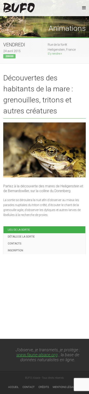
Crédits (43, 387)
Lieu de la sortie (19, 229)
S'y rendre (54, 53)
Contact (28, 387)
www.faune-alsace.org (37, 354)
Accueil (13, 387)
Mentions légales (65, 387)
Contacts (14, 243)
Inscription (15, 250)
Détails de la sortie (21, 236)
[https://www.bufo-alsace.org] (19, 7)
